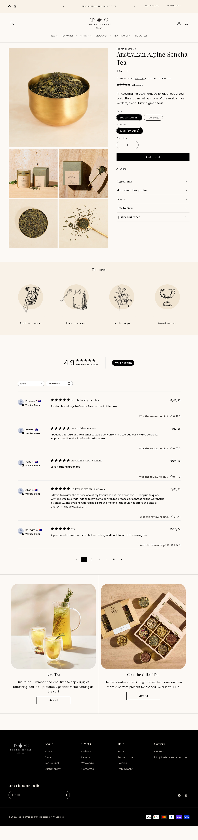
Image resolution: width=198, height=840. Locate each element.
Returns (85, 757)
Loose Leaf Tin (129, 117)
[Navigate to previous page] (77, 559)
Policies (122, 763)
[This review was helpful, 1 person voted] (172, 545)
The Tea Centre (25, 817)
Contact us (161, 751)
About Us (50, 751)
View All (53, 700)
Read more (81, 507)
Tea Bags (153, 117)
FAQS (121, 751)
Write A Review (123, 362)
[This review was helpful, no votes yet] (171, 416)
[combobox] (31, 383)
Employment (125, 769)
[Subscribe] (66, 795)
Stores (49, 757)
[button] (173, 5)
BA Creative (58, 817)
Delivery (86, 751)
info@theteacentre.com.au (170, 757)
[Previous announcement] (63, 6)
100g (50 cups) (129, 130)
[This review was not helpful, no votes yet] (177, 416)
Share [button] (123, 168)
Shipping (139, 78)
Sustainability (53, 769)
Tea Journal (52, 763)
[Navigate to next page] (121, 559)
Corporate (87, 769)
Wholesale (87, 763)
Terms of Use (125, 757)
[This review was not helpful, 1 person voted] (178, 517)
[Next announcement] (134, 6)
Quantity (122, 138)
